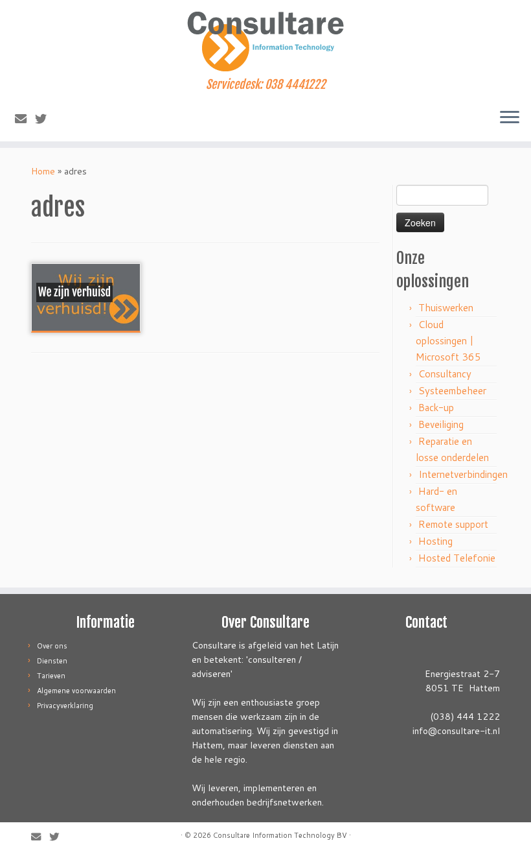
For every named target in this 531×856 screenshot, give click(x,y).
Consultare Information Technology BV (280, 835)
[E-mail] (25, 118)
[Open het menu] (509, 118)
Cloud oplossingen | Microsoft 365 (448, 341)
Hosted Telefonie (456, 558)
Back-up (436, 407)
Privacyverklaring (65, 705)
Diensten (52, 661)
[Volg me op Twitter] (45, 118)
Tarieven (51, 676)
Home (43, 171)
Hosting (435, 541)
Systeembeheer (452, 391)
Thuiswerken (445, 308)
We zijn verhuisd (74, 292)
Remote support (453, 524)
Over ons (52, 646)
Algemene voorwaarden (76, 690)
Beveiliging (441, 424)
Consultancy (444, 374)
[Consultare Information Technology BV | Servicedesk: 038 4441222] (265, 38)
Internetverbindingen (463, 474)
